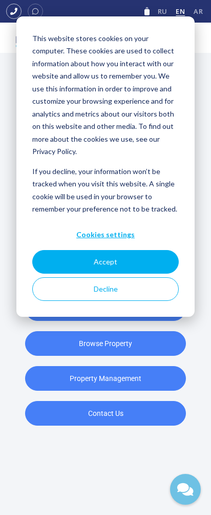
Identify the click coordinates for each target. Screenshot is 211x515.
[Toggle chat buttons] (185, 489)
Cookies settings (105, 234)
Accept (105, 261)
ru (162, 11)
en (180, 11)
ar (198, 11)
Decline (106, 288)
